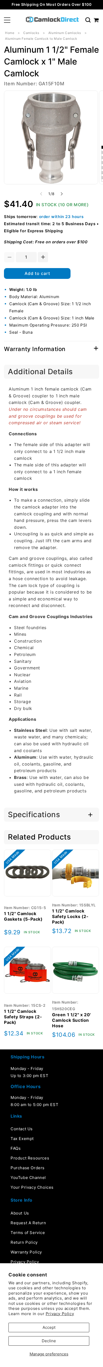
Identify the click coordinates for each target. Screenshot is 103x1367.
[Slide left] (41, 194)
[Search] (88, 20)
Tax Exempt (22, 1138)
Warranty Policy (26, 1252)
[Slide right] (61, 194)
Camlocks (31, 33)
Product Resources (30, 1158)
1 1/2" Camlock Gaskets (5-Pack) (23, 916)
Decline (49, 1340)
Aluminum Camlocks (64, 33)
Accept (49, 1327)
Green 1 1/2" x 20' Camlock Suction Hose (71, 1020)
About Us (20, 1213)
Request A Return (28, 1222)
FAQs (16, 1148)
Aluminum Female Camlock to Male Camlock (41, 39)
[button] (7, 20)
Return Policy (24, 1242)
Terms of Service (28, 1232)
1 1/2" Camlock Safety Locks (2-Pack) (70, 916)
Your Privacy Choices (32, 1187)
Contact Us (22, 1128)
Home (9, 33)
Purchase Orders (28, 1167)
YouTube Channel (28, 1177)
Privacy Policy (60, 1313)
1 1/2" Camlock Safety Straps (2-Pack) (23, 1017)
